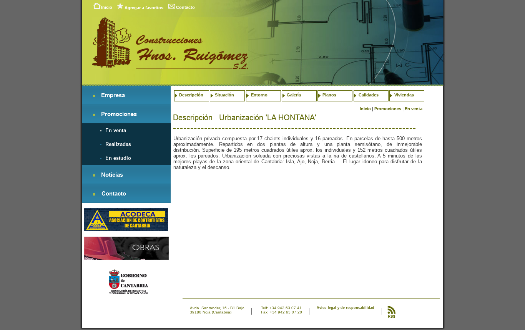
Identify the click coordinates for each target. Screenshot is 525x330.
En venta (413, 108)
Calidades (369, 95)
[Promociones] (113, 115)
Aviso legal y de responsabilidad (345, 308)
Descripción (191, 95)
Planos (329, 95)
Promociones (387, 108)
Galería (294, 95)
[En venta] (110, 130)
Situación (224, 95)
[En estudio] (112, 158)
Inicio (106, 7)
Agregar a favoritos (144, 7)
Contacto (185, 7)
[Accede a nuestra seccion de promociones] (126, 257)
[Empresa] (107, 96)
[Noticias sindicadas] (391, 316)
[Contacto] (108, 195)
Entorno (259, 95)
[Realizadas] (112, 144)
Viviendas (404, 95)
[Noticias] (106, 176)
